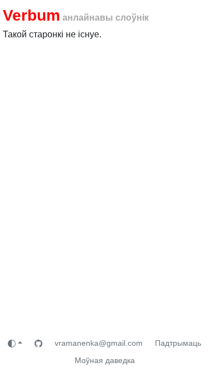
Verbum (31, 15)
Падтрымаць (178, 343)
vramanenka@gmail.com (99, 343)
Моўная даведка (105, 360)
